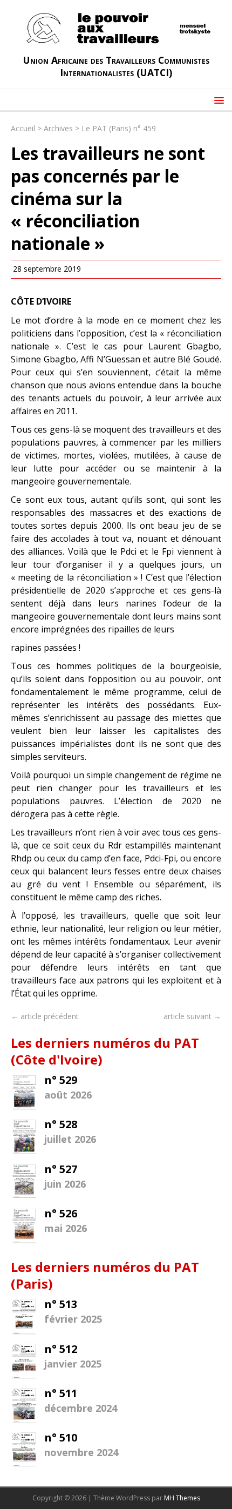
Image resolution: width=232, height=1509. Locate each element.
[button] (217, 99)
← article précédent (45, 1016)
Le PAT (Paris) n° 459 (118, 128)
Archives (58, 128)
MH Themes (182, 1498)
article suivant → (192, 1016)
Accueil (23, 128)
